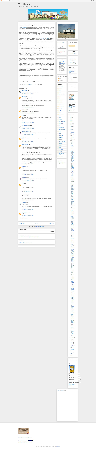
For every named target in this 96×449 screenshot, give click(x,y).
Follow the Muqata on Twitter (73, 53)
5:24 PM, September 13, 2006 (27, 93)
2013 (71, 120)
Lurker (60, 117)
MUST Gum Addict (62, 121)
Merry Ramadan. (72, 152)
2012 (71, 121)
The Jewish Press (62, 61)
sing (28, 50)
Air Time (60, 88)
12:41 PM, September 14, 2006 (28, 180)
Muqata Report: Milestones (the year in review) (72, 165)
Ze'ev (60, 147)
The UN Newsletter (72, 328)
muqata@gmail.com (72, 102)
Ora (59, 125)
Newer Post (22, 223)
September (73, 139)
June (72, 340)
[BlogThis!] (38, 84)
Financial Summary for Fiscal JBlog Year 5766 (72, 172)
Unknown (60, 145)
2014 (71, 118)
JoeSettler (24, 177)
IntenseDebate (71, 79)
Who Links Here (71, 386)
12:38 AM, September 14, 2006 (28, 128)
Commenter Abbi (62, 94)
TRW (23, 137)
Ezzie (60, 98)
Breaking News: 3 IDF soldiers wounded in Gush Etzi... (72, 201)
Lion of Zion (24, 166)
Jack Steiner (24, 212)
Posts (60, 78)
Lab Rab (60, 110)
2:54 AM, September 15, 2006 (27, 199)
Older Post (51, 223)
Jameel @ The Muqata (61, 104)
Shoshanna (61, 135)
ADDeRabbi (61, 86)
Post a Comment (24, 218)
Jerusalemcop (61, 106)
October (72, 137)
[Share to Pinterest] (41, 84)
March (72, 345)
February (72, 346)
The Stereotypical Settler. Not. (72, 271)
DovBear (42, 38)
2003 (71, 353)
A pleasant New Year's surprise (72, 207)
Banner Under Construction (72, 218)
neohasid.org (74, 63)
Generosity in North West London (72, 222)
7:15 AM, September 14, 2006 (27, 163)
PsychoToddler (61, 127)
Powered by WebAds (61, 42)
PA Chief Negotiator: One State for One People (72, 71)
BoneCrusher (24, 90)
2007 (71, 129)
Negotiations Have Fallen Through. (72, 240)
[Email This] (37, 84)
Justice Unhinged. (72, 324)
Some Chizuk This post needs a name (72, 147)
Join (69, 385)
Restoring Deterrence (62, 162)
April (72, 343)
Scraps (60, 131)
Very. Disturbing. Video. (72, 332)
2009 (71, 126)
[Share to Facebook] (40, 84)
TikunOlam (60, 143)
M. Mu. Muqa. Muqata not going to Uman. (72, 212)
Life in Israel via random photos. (72, 187)
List (69, 383)
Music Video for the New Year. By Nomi (72, 193)
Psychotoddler (24, 27)
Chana (60, 92)
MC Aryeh (60, 119)
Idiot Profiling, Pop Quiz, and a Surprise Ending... (72, 309)
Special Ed (60, 139)
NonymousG (61, 123)
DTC (23, 115)
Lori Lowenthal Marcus (61, 115)
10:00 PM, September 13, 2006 (28, 113)
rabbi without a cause (61, 154)
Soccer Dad (61, 137)
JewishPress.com (61, 390)
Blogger (58, 446)
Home (36, 223)
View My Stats (21, 442)
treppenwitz (61, 156)
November (72, 134)
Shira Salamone (25, 144)
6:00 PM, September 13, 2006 (27, 107)
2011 (71, 123)
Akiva (60, 90)
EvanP (60, 96)
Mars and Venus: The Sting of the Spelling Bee (72, 277)
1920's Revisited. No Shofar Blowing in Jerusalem (72, 158)
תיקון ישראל (61, 149)
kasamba (24, 109)
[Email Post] (35, 84)
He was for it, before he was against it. (72, 316)
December (72, 132)
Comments (61, 80)
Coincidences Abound (72, 321)
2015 (71, 117)
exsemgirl (24, 96)
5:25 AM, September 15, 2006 (27, 209)
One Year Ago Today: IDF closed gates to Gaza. (72, 258)
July (71, 339)
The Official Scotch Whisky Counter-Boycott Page (29, 236)
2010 (71, 124)
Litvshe (60, 112)
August (72, 337)
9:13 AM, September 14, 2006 (27, 174)
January (72, 349)
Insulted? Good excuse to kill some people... (72, 228)
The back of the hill (26, 125)
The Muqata (24, 4)
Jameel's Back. (72, 335)
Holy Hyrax (60, 100)
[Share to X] (39, 84)
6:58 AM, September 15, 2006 (27, 215)
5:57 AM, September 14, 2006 (27, 141)
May (72, 342)
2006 (71, 130)
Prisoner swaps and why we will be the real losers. (72, 284)
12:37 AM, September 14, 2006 (28, 122)
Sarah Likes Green (26, 131)
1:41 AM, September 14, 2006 (27, 134)
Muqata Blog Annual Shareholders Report (72, 179)
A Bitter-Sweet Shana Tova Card (72, 234)
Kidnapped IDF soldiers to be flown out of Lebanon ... (72, 300)
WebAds (62, 47)
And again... (72, 184)
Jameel (47, 38)
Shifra (60, 133)
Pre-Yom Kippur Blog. (72, 142)
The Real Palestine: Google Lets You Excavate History (72, 292)
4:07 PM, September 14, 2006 (27, 191)
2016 (71, 115)
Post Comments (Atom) (39, 226)
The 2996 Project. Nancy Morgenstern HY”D (72, 265)
